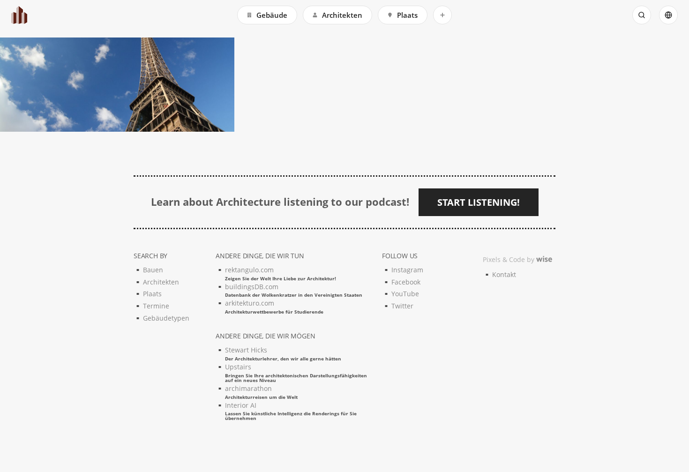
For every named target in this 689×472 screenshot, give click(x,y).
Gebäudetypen (166, 318)
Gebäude (271, 15)
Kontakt (504, 274)
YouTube (405, 293)
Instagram (407, 269)
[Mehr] (442, 15)
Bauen (153, 269)
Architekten (342, 15)
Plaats (407, 15)
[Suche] (641, 15)
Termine (156, 305)
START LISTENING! (478, 202)
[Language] (668, 15)
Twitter (402, 305)
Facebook (405, 281)
